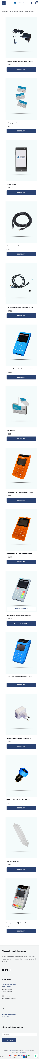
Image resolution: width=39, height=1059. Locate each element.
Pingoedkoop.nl (12, 1050)
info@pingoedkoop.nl (9, 984)
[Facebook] (3, 970)
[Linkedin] (10, 970)
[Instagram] (6, 970)
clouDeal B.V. (23, 1052)
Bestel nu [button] (21, 69)
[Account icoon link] (31, 3)
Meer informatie (21, 623)
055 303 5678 (7, 987)
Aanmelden (9, 1040)
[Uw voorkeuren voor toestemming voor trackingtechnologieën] (36, 1056)
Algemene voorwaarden (9, 1014)
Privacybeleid (6, 1016)
